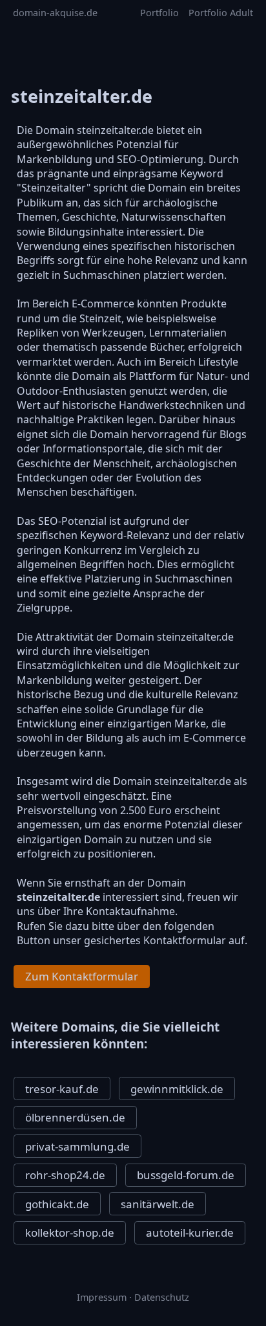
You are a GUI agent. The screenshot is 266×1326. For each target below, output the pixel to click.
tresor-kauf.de (62, 1088)
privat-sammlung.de (77, 1146)
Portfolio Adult (221, 12)
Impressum (102, 1297)
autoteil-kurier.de (190, 1232)
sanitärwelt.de (157, 1204)
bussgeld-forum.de (185, 1174)
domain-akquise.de (55, 12)
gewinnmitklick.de (176, 1088)
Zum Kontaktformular (81, 976)
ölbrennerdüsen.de (75, 1117)
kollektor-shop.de (69, 1232)
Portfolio (159, 12)
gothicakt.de (57, 1204)
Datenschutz (161, 1297)
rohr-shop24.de (65, 1174)
